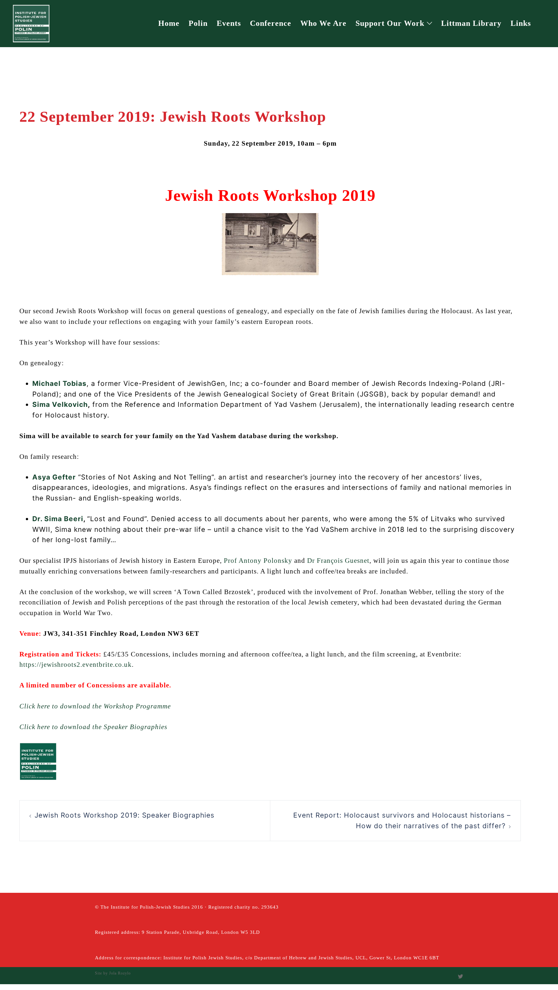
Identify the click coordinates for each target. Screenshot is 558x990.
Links (521, 23)
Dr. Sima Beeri (57, 519)
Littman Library (471, 23)
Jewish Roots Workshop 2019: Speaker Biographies (124, 815)
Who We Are (323, 23)
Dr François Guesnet (338, 560)
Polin (198, 23)
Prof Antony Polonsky (258, 560)
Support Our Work (390, 23)
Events (229, 23)
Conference (270, 23)
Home (169, 23)
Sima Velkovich (60, 404)
